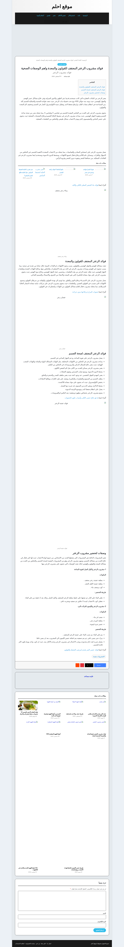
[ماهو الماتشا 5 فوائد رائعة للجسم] (70, 171)
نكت (79, 15)
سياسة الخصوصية (30, 943)
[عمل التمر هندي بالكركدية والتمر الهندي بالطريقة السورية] (96, 706)
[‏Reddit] (77, 665)
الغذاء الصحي (77, 60)
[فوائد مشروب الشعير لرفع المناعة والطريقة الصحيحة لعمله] (96, 726)
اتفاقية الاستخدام (20, 943)
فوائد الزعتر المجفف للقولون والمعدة (92, 87)
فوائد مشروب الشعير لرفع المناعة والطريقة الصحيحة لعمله (96, 735)
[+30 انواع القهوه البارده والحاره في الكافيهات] (28, 793)
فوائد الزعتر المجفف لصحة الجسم (93, 90)
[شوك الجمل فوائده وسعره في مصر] (100, 171)
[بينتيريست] (82, 665)
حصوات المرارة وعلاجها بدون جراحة (85, 292)
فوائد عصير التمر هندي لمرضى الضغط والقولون (81, 650)
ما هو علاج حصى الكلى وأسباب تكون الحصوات (81, 398)
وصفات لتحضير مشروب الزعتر (94, 93)
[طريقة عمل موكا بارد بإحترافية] (73, 706)
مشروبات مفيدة (98, 656)
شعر (54, 15)
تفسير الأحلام (62, 15)
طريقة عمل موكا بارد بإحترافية (74, 714)
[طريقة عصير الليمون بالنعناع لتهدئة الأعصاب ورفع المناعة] (73, 793)
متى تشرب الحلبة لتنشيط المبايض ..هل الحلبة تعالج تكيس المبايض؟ (26, 172)
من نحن (38, 943)
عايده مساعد (67, 76)
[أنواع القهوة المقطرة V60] (51, 726)
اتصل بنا (49, 943)
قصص (48, 15)
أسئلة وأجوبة (40, 15)
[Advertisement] (95, 39)
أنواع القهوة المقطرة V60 (53, 734)
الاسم (104, 913)
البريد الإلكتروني (102, 921)
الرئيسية (85, 15)
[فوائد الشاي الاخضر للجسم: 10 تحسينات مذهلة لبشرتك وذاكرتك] (28, 705)
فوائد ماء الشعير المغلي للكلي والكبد (85, 185)
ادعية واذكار (71, 15)
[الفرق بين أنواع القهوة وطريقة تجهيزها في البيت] (51, 706)
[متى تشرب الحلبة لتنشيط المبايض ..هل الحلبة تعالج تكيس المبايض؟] (39, 172)
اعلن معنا (43, 943)
